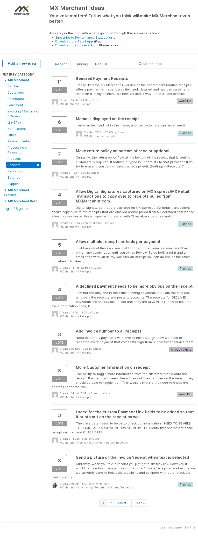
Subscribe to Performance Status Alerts (85, 37)
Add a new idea (22, 63)
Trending (81, 64)
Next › (123, 503)
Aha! (193, 527)
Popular (101, 64)
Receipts (23, 164)
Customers (15, 92)
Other (11, 135)
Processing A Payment (17, 150)
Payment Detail (18, 141)
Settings (13, 177)
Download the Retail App (74, 41)
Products (14, 158)
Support (13, 184)
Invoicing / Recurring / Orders (22, 113)
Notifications (17, 129)
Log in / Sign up (15, 208)
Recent (61, 64)
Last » (139, 503)
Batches (13, 86)
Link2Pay (14, 122)
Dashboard (15, 99)
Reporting (14, 171)
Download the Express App (75, 45)
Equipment (15, 105)
